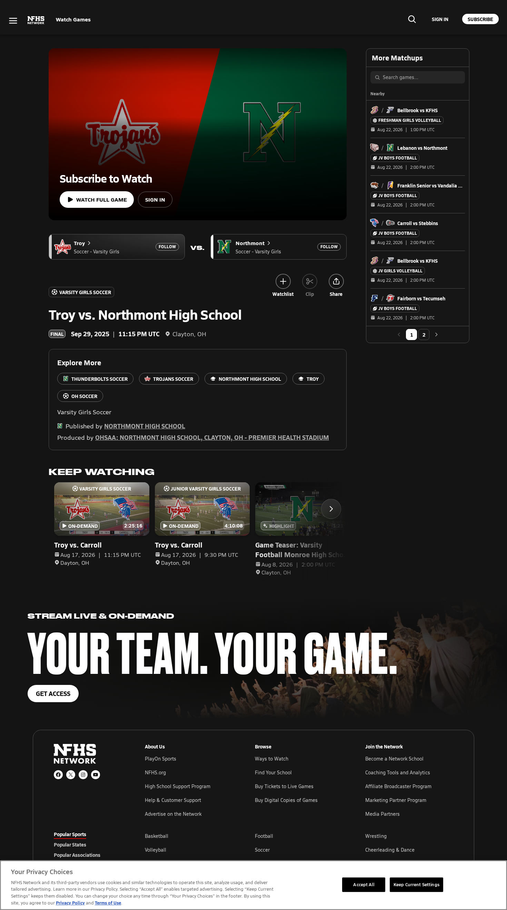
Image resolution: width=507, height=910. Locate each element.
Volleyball (155, 849)
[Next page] (436, 334)
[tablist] (88, 844)
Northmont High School (144, 426)
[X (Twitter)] (70, 774)
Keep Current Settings (416, 884)
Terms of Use (108, 902)
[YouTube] (95, 774)
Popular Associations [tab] (77, 854)
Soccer (262, 849)
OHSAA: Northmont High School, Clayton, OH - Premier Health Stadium (212, 437)
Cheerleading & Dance (390, 849)
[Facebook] (58, 774)
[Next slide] (331, 509)
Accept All (363, 884)
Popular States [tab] (70, 844)
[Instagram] (83, 774)
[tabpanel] (299, 850)
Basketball (156, 836)
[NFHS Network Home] (36, 20)
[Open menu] (13, 20)
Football (264, 836)
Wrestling (376, 836)
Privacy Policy (70, 902)
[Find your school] (412, 19)
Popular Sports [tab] (70, 834)
